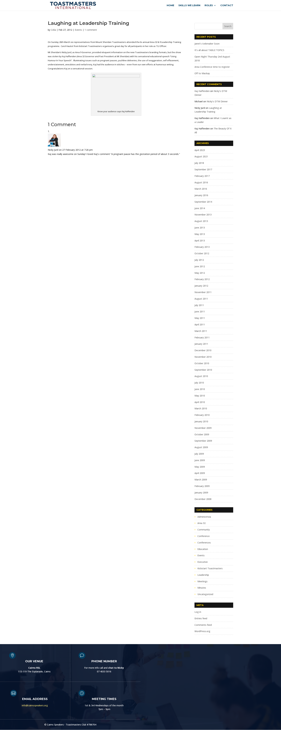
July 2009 (199, 453)
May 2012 (199, 272)
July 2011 (199, 305)
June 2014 (199, 208)
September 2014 (203, 201)
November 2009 (203, 427)
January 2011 (201, 343)
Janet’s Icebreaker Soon (207, 43)
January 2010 (201, 421)
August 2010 (201, 376)
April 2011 (199, 324)
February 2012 (202, 279)
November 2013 (203, 214)
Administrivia (204, 516)
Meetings (202, 581)
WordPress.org (202, 631)
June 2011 (199, 311)
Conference (203, 536)
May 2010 (199, 395)
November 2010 (203, 356)
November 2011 (203, 292)
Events (78, 29)
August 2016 (201, 182)
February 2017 (202, 175)
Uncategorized (205, 594)
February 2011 (202, 337)
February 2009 (202, 486)
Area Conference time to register (212, 66)
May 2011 (199, 318)
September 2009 (203, 440)
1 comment (91, 29)
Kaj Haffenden (202, 91)
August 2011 (201, 298)
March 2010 (200, 408)
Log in (197, 611)
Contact (226, 5)
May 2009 (199, 466)
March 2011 (200, 331)
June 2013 (199, 227)
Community (203, 529)
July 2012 (199, 259)
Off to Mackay (202, 73)
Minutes (201, 587)
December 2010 (202, 350)
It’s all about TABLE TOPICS (209, 50)
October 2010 (201, 363)
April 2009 (199, 473)
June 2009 (199, 460)
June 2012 (199, 266)
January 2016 (201, 195)
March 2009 (200, 479)
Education (202, 549)
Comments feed (203, 624)
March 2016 (200, 188)
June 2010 (199, 389)
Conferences (204, 542)
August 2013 (201, 221)
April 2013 (199, 240)
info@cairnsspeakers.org (35, 705)
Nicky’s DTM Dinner (217, 101)
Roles (209, 5)
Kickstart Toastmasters (210, 568)
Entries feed (200, 618)
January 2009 (201, 492)
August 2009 (201, 447)
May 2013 (199, 234)
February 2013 (202, 246)
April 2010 (199, 402)
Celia (53, 29)
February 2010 (202, 414)
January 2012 (201, 285)
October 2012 (201, 253)
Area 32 (201, 523)
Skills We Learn (189, 5)
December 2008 (202, 499)
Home (170, 5)
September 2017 (203, 169)
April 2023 (199, 150)
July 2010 (199, 382)
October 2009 (201, 434)
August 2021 (201, 156)
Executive (202, 561)
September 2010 (203, 369)
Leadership (203, 574)
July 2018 (199, 162)
